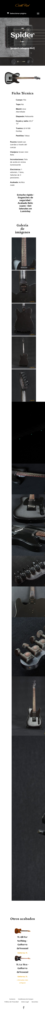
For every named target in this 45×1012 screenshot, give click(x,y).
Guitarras (21, 953)
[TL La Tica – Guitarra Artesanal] (22, 958)
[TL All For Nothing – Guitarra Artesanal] (22, 930)
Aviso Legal (25, 1002)
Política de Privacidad (11, 1002)
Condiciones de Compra (25, 999)
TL (26, 953)
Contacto (12, 999)
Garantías (35, 1002)
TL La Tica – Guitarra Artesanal (22, 968)
